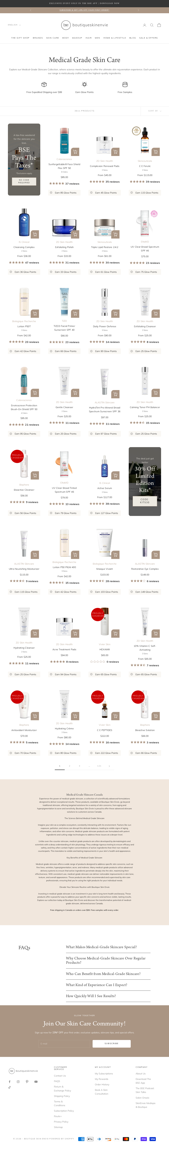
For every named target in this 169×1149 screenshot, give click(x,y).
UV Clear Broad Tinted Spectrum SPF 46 (64, 489)
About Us (141, 1073)
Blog (132, 38)
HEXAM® (105, 649)
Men (97, 38)
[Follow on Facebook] (9, 1081)
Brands (38, 38)
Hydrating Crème (64, 728)
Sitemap (58, 1127)
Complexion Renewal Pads (104, 166)
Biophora (24, 484)
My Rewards (101, 1079)
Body (65, 38)
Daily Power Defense (104, 326)
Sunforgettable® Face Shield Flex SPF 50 (64, 166)
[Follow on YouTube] (36, 1081)
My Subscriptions (104, 1073)
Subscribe (111, 1044)
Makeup (77, 38)
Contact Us (60, 1075)
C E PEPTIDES (104, 730)
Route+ (58, 1116)
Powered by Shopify (61, 1139)
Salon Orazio (142, 1097)
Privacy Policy (61, 1121)
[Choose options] (75, 152)
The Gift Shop (20, 38)
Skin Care (52, 38)
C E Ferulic (145, 166)
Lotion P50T (24, 326)
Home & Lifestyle (114, 38)
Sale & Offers (148, 38)
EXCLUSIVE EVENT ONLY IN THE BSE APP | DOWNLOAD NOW (84, 3)
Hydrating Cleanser (24, 647)
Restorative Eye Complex (145, 568)
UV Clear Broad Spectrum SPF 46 (145, 248)
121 (99, 766)
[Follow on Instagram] (18, 1081)
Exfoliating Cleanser (145, 326)
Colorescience (64, 159)
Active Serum (104, 488)
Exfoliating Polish (64, 247)
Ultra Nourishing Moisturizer (24, 568)
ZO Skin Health (104, 160)
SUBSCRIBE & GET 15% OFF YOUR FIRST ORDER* (84, 10)
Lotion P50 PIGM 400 (64, 567)
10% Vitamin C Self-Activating (145, 647)
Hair (89, 38)
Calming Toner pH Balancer (145, 407)
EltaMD (145, 241)
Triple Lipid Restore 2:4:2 (104, 247)
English (12, 25)
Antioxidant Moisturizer (24, 730)
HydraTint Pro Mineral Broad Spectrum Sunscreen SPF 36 (104, 409)
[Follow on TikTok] (9, 1087)
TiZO (64, 320)
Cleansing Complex (24, 247)
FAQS (57, 1081)
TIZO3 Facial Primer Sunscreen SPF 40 (64, 328)
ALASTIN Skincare (105, 402)
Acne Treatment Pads (64, 649)
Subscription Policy (64, 1110)
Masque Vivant (104, 568)
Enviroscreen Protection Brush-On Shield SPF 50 (24, 407)
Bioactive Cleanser (24, 489)
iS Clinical (24, 242)
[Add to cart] (115, 394)
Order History (102, 1084)
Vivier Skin (104, 644)
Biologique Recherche (24, 321)
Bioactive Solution (145, 730)
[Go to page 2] (109, 766)
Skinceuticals (145, 160)
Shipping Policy (62, 1096)
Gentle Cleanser (64, 407)
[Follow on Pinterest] (27, 1082)
